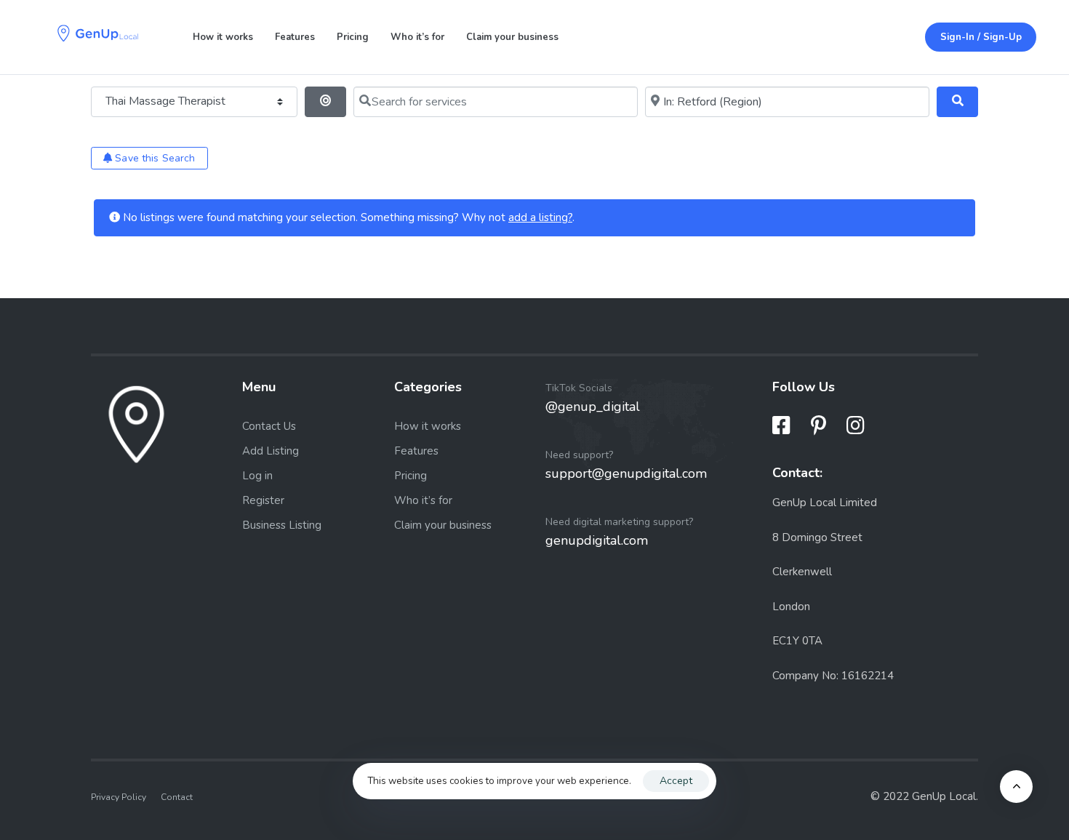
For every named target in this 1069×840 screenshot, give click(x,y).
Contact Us (269, 426)
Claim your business (512, 37)
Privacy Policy (118, 796)
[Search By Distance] (325, 102)
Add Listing (270, 451)
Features (295, 37)
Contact (177, 796)
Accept (676, 781)
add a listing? (540, 217)
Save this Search (153, 158)
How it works (223, 37)
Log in (257, 475)
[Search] (957, 102)
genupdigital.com (596, 540)
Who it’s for (417, 37)
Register (263, 500)
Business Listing (281, 525)
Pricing (353, 37)
